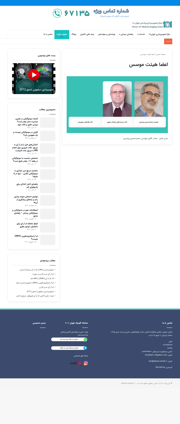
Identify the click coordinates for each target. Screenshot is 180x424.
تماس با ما (47, 34)
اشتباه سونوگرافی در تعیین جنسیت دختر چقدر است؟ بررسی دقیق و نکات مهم (26, 121)
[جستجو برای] (12, 34)
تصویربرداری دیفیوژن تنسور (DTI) (40, 291)
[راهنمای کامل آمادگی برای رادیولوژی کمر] (47, 188)
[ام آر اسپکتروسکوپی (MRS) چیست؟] (47, 240)
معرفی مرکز (62, 34)
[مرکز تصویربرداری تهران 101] (152, 24)
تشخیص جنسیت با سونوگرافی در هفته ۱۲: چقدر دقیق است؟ (25, 160)
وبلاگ (73, 34)
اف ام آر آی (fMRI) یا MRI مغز (42, 278)
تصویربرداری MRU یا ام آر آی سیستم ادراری (37, 269)
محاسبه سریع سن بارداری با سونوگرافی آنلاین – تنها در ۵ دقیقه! (26, 173)
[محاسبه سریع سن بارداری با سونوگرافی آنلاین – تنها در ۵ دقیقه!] (47, 174)
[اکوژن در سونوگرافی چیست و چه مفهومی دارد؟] (47, 136)
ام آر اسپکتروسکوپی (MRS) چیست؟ (26, 237)
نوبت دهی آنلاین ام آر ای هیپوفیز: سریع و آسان (35, 295)
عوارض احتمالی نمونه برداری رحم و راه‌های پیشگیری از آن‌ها (26, 199)
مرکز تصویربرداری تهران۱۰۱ (159, 34)
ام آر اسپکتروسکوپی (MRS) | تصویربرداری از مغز (35, 282)
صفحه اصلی (161, 54)
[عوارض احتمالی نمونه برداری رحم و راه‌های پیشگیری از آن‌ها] (47, 200)
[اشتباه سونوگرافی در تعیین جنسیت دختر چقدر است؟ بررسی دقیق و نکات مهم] (47, 122)
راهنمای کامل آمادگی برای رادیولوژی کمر (27, 186)
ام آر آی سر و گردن (46, 287)
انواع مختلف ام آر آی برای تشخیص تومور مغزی (27, 225)
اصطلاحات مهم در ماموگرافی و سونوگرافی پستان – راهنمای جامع (25, 212)
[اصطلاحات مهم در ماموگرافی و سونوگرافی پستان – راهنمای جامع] (47, 214)
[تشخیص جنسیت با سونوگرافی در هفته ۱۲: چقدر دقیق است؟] (47, 162)
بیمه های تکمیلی (87, 34)
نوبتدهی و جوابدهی (106, 34)
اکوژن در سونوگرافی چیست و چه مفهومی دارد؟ (25, 134)
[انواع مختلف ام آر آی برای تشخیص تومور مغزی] (47, 227)
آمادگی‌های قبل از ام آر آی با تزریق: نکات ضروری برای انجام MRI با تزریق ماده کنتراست (25, 147)
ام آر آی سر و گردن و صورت (43, 274)
